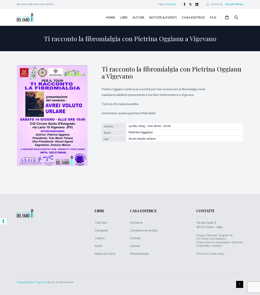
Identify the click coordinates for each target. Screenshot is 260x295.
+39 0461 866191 (234, 4)
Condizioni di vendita (143, 230)
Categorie (101, 230)
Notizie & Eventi (163, 17)
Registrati (171, 4)
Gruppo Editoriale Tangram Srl (214, 235)
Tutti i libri (101, 222)
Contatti (135, 238)
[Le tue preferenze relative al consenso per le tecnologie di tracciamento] (3, 221)
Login (161, 4)
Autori (138, 17)
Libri (124, 17)
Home (110, 17)
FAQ (213, 17)
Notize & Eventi (105, 253)
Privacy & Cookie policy (210, 253)
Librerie (135, 246)
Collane (100, 238)
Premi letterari (139, 253)
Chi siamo (136, 222)
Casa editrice (193, 17)
